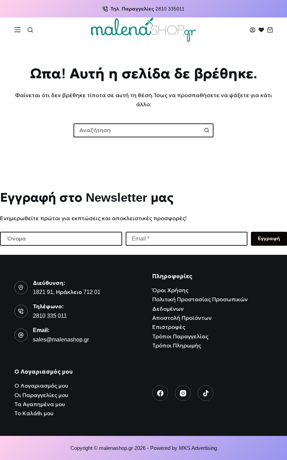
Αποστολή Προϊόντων (182, 318)
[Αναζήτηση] (30, 30)
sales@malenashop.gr (61, 340)
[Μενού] (17, 30)
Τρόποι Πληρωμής (176, 345)
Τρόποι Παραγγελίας (180, 336)
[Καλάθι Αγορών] (270, 30)
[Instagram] (183, 393)
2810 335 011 (50, 316)
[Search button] (206, 130)
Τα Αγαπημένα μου (39, 404)
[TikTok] (206, 393)
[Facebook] (160, 393)
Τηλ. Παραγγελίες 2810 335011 (147, 9)
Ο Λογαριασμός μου (41, 386)
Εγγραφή (269, 238)
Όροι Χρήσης (170, 290)
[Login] (252, 30)
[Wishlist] (261, 30)
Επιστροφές (168, 327)
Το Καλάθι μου (34, 413)
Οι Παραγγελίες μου (41, 395)
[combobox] (137, 130)
